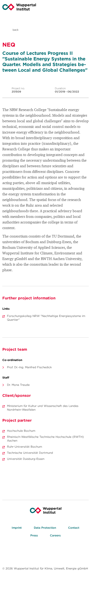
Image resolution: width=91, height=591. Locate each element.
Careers (55, 535)
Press (34, 535)
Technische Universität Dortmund (30, 452)
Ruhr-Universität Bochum (24, 446)
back (15, 29)
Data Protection (45, 527)
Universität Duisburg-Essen (25, 459)
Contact (73, 527)
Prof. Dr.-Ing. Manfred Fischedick (29, 367)
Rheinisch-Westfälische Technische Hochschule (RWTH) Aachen (45, 438)
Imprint (17, 527)
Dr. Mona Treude (18, 385)
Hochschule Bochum (21, 430)
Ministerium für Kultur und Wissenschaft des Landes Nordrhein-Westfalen (42, 407)
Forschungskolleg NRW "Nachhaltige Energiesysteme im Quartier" (46, 317)
